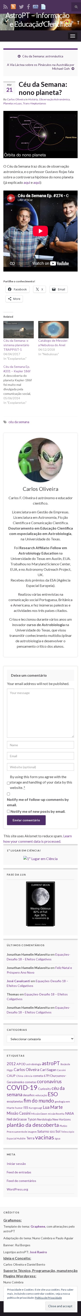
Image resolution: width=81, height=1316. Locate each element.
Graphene (38, 1226)
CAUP (11, 1076)
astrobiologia (33, 1064)
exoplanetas (15, 1101)
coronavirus (49, 1081)
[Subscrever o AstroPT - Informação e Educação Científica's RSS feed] (5, 6)
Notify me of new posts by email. (38, 811)
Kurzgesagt (35, 1107)
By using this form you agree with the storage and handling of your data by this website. (41, 782)
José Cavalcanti (18, 981)
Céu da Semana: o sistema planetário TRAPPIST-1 (16, 345)
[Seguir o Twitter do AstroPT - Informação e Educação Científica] (21, 6)
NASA (69, 1113)
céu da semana (19, 422)
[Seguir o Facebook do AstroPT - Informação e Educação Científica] (28, 6)
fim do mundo (39, 1101)
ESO (53, 1094)
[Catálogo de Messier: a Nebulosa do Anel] (53, 329)
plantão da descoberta (33, 1125)
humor (19, 1107)
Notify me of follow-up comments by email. (38, 802)
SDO (52, 1131)
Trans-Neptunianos (34, 103)
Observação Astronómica (54, 99)
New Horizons (61, 1119)
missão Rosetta (56, 1113)
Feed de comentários (21, 1181)
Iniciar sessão (16, 1164)
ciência (28, 1075)
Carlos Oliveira (16, 99)
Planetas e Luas (12, 103)
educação (41, 1095)
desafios (29, 1095)
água (57, 1138)
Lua (46, 1107)
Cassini (61, 1070)
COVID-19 (22, 1087)
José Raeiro (38, 1252)
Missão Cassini (19, 1113)
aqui (27, 182)
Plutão (63, 1125)
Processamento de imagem (22, 1131)
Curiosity (44, 1089)
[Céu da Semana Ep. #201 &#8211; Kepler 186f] (20, 384)
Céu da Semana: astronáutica (42, 56)
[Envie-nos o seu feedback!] (44, 6)
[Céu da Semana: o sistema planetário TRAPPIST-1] (18, 329)
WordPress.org (17, 1189)
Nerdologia (44, 1119)
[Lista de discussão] (35, 6)
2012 (11, 1063)
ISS (25, 1107)
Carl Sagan (48, 1069)
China (19, 1075)
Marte (56, 1107)
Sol (58, 1131)
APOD (21, 1064)
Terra (30, 1138)
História (33, 99)
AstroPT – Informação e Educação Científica (38, 19)
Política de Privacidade (48, 1297)
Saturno (43, 1131)
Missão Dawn (39, 1113)
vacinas (44, 1137)
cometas (30, 1082)
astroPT (51, 1063)
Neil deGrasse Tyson (21, 1119)
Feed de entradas (19, 1172)
